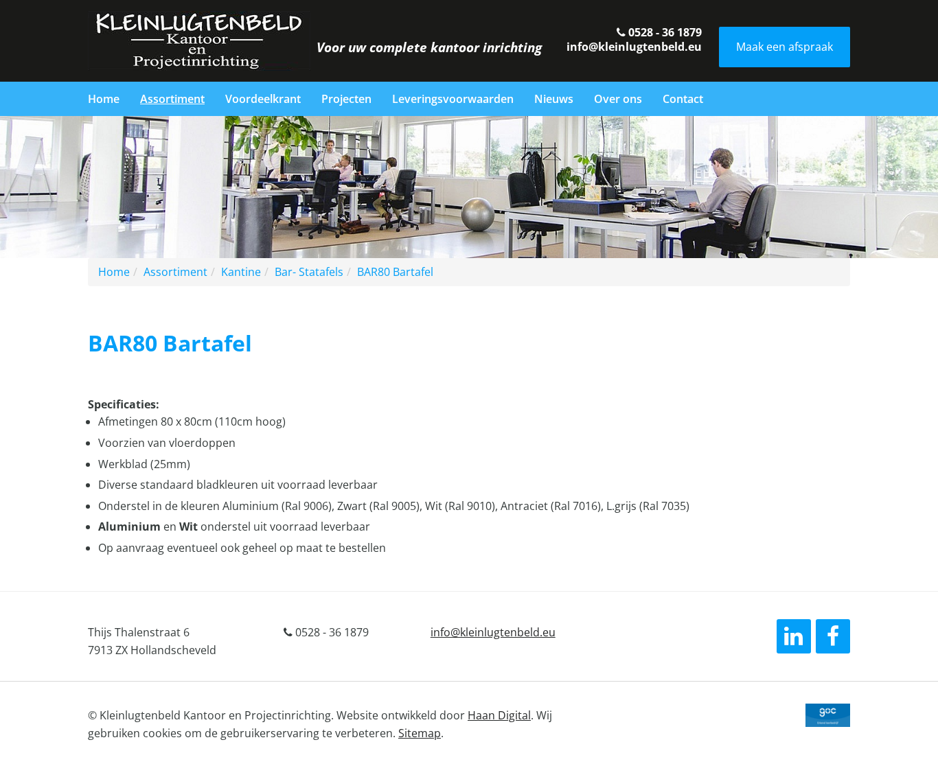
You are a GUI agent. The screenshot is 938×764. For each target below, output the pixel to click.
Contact (683, 98)
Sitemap (419, 733)
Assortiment (172, 98)
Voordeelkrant (263, 98)
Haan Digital (499, 715)
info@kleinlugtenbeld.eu (634, 46)
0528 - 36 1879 (664, 32)
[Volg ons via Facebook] (833, 636)
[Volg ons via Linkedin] (794, 636)
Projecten (346, 98)
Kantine (241, 271)
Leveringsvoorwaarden (453, 98)
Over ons (618, 98)
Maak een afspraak (784, 46)
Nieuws (553, 98)
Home (103, 98)
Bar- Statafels (309, 271)
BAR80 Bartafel (395, 271)
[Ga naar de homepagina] (199, 39)
